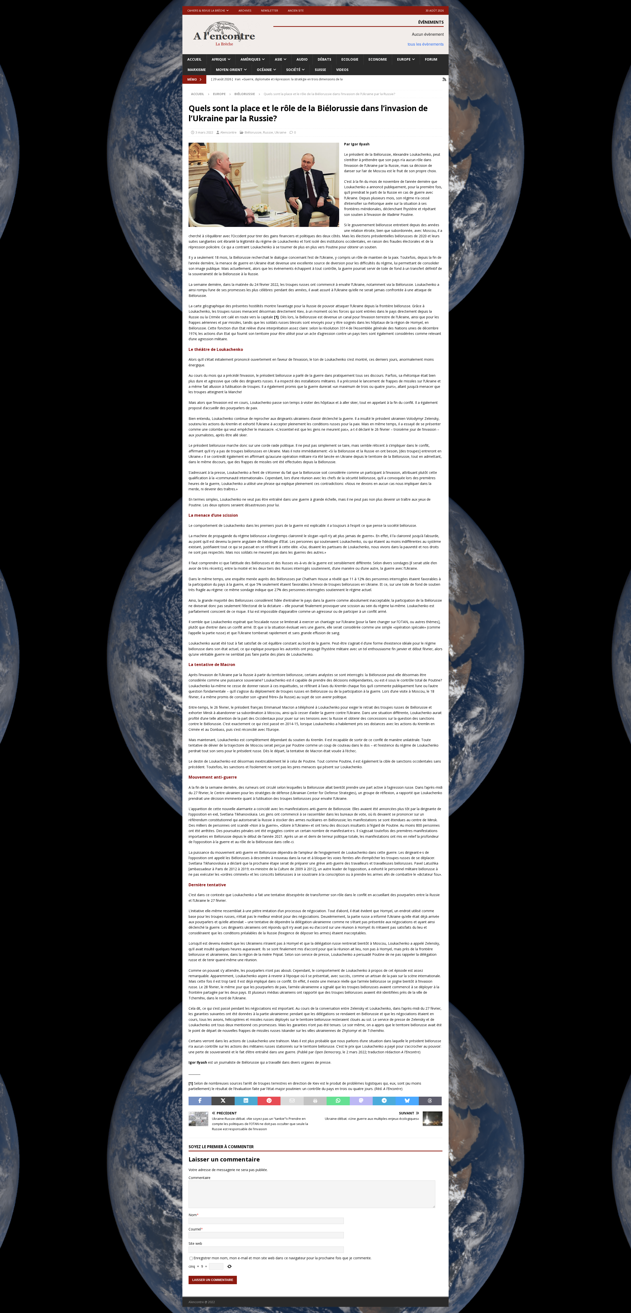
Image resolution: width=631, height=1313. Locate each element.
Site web (195, 1243)
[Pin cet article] (269, 1101)
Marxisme (197, 69)
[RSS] (444, 79)
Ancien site (296, 10)
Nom (193, 1214)
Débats (324, 59)
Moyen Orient (229, 69)
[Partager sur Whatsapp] (338, 1101)
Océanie (264, 69)
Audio (302, 59)
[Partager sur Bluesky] (407, 1101)
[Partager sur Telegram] (384, 1101)
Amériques (251, 59)
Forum (431, 59)
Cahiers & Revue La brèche (206, 10)
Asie (278, 59)
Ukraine (280, 132)
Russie (268, 132)
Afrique (219, 59)
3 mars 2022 (204, 132)
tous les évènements (426, 44)
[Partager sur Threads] (430, 1101)
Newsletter (269, 10)
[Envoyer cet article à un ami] (291, 1101)
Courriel (195, 1229)
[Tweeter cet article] (222, 1101)
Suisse (320, 69)
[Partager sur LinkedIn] (246, 1101)
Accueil (194, 59)
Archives (245, 10)
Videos (342, 69)
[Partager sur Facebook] (200, 1101)
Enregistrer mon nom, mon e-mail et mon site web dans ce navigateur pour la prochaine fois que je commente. (282, 1258)
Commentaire (199, 1177)
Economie (377, 59)
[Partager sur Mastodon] (361, 1101)
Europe (404, 59)
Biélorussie (253, 132)
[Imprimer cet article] (315, 1101)
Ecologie (349, 59)
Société (293, 69)
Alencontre (228, 132)
